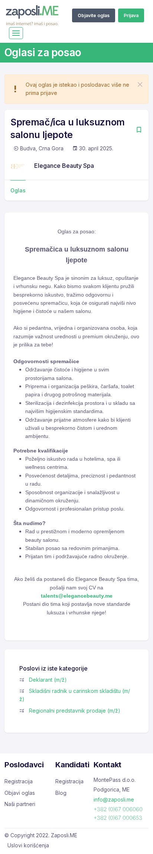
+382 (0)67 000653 (118, 818)
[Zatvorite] (140, 84)
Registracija (18, 781)
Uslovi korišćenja (28, 845)
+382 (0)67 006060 (118, 809)
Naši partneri (19, 804)
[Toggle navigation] (16, 33)
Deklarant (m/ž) (48, 680)
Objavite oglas (94, 15)
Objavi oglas (19, 793)
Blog (60, 793)
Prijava (131, 15)
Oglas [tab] (18, 190)
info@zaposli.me (114, 799)
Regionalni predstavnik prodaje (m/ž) (74, 710)
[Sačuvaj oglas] (139, 130)
